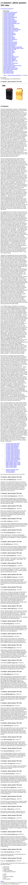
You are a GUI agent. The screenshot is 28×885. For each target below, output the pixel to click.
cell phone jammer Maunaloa (9, 34)
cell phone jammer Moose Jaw (12, 444)
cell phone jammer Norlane (9, 38)
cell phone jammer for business (10, 22)
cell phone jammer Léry (8, 32)
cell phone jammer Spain (8, 50)
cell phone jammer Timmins (9, 51)
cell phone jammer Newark (9, 37)
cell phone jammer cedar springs (13, 443)
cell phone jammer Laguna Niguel (10, 28)
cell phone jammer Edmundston (10, 20)
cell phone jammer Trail (8, 53)
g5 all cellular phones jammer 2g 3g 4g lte (12, 65)
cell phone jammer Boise (8, 16)
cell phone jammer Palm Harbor (10, 43)
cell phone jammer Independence (13, 458)
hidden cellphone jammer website (10, 68)
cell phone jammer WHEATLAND (10, 56)
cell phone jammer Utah (8, 55)
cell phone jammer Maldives (9, 33)
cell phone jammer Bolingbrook (10, 17)
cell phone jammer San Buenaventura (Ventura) (13, 48)
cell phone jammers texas (8, 64)
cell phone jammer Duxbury (9, 19)
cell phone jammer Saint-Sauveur (13, 459)
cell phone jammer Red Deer (12, 447)
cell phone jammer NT (8, 40)
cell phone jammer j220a (8, 24)
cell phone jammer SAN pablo (9, 49)
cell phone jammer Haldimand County (11, 23)
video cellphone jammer (8, 73)
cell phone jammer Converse (12, 448)
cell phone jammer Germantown (13, 457)
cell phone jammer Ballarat (9, 14)
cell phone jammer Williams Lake (10, 60)
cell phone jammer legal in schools (10, 30)
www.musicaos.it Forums (6, 8)
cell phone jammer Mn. (8, 35)
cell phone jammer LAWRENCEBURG (12, 29)
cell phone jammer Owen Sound (10, 42)
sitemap (2, 881)
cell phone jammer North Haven (10, 39)
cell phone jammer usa (8, 54)
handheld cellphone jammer (9, 66)
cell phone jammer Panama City (10, 44)
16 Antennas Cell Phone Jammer (10, 12)
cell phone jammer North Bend (12, 455)
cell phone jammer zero (8, 61)
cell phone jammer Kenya (8, 27)
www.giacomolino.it (10, 472)
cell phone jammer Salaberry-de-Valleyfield (12, 46)
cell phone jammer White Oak (9, 58)
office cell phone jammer (8, 71)
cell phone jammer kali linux (12, 460)
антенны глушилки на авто (12, 469)
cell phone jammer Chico (8, 18)
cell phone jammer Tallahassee (12, 446)
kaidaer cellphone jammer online (10, 69)
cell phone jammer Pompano (9, 45)
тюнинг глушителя (10, 470)
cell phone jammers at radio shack (10, 63)
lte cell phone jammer (7, 70)
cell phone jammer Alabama (9, 13)
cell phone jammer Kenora (9, 25)
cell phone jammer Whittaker (9, 59)
